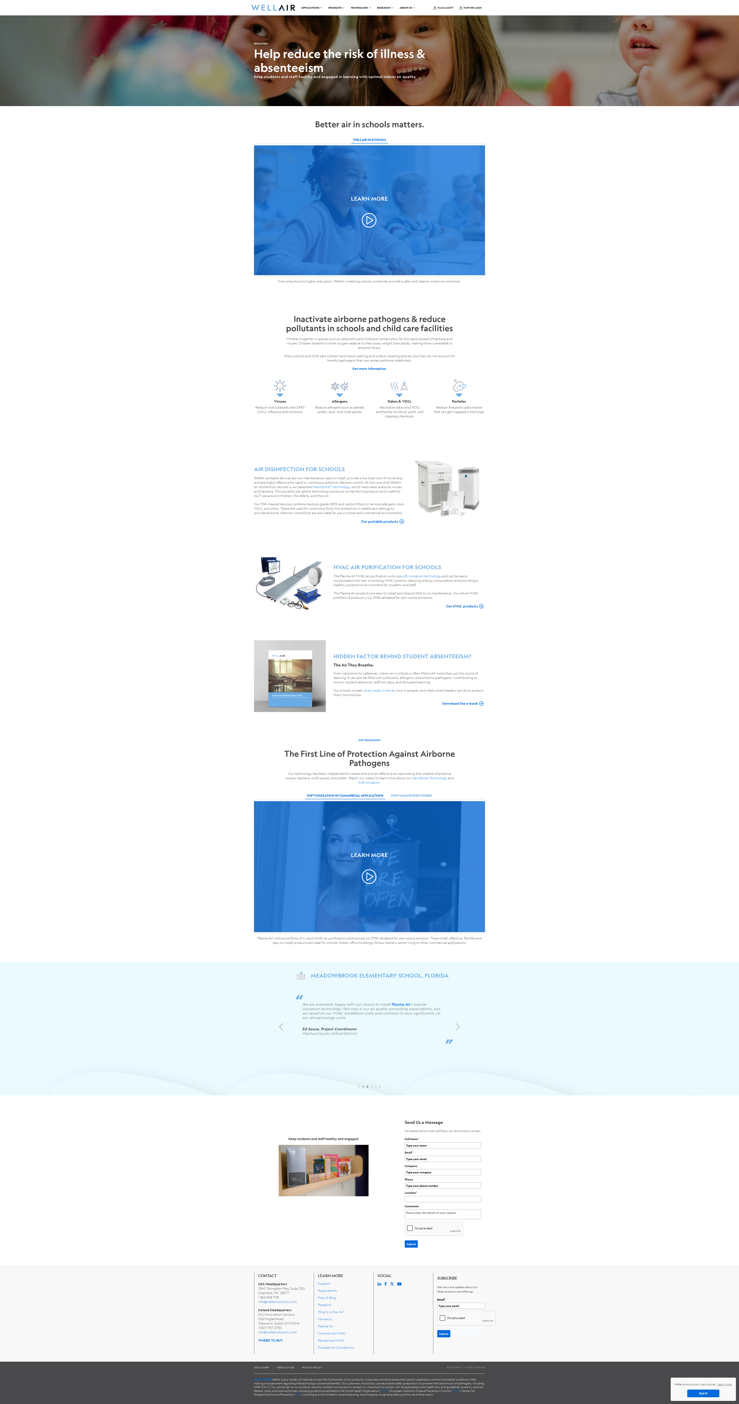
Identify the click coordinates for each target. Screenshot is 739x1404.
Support (324, 1283)
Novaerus (325, 1319)
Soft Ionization (369, 782)
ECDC (455, 1390)
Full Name (412, 1139)
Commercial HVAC (331, 1333)
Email (409, 1152)
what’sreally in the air (379, 690)
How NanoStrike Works (411, 795)
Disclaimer (261, 1367)
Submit (411, 1244)
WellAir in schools (369, 140)
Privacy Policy (312, 1367)
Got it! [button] (703, 1393)
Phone (409, 1179)
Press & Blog (327, 1298)
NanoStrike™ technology (331, 487)
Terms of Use (285, 1367)
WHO (384, 1390)
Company (411, 1166)
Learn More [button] (724, 1384)
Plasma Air (325, 1326)
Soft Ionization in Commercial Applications (345, 795)
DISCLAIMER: (262, 1379)
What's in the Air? (331, 1312)
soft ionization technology (421, 576)
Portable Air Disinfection (336, 1347)
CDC (298, 1394)
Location (411, 1193)
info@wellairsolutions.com (277, 1302)
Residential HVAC (331, 1340)
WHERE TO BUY (270, 1340)
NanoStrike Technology (429, 778)
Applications (327, 1290)
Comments (412, 1206)
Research (325, 1305)
